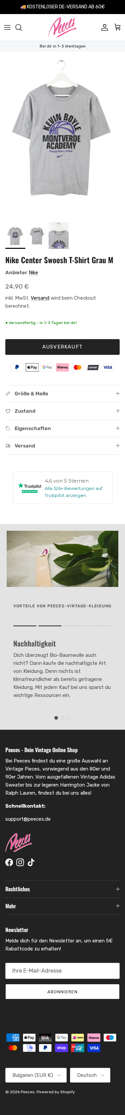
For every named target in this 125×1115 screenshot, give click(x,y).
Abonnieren (62, 991)
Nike (33, 273)
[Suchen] (22, 27)
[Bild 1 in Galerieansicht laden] (62, 135)
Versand (40, 298)
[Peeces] (62, 27)
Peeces (28, 1092)
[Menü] (7, 27)
